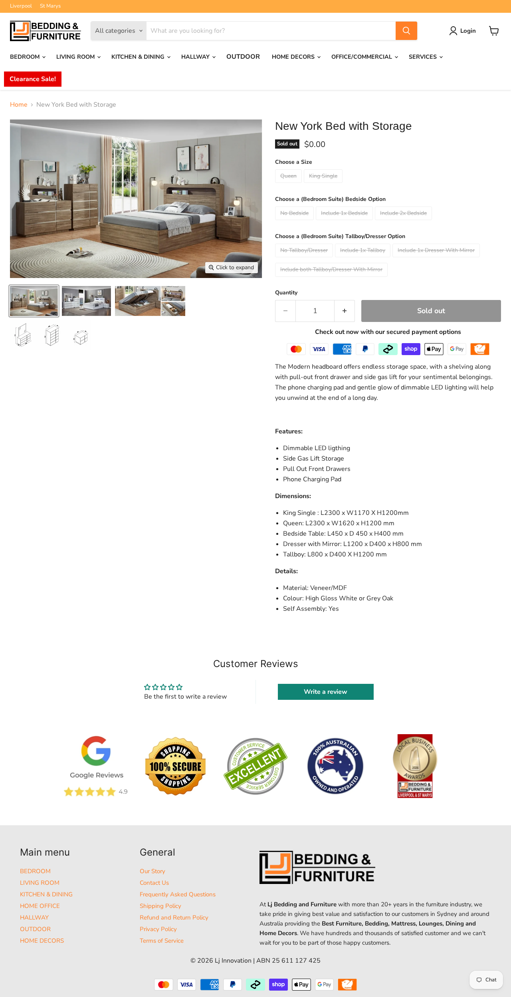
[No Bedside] (295, 222)
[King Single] (324, 185)
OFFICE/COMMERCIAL (362, 57)
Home (19, 104)
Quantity (286, 293)
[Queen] (289, 185)
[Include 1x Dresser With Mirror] (437, 259)
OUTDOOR (243, 56)
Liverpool (21, 6)
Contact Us (154, 883)
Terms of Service (162, 941)
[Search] (406, 31)
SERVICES (423, 57)
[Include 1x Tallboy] (363, 259)
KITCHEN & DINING (138, 57)
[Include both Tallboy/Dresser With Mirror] (332, 278)
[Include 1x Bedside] (345, 222)
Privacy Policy (158, 929)
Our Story (152, 871)
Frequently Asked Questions (178, 894)
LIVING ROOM (76, 57)
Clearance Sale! (33, 79)
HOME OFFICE (40, 906)
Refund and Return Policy (174, 918)
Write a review (325, 691)
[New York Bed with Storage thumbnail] (34, 301)
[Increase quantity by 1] (345, 311)
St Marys (50, 6)
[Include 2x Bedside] (404, 222)
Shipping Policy (160, 906)
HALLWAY (196, 57)
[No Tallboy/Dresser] (305, 259)
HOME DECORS (294, 57)
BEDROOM (25, 57)
